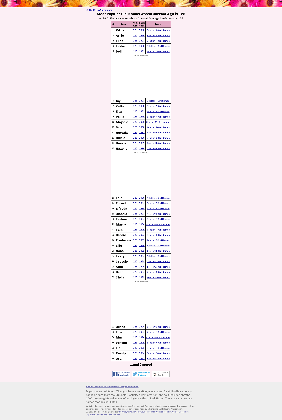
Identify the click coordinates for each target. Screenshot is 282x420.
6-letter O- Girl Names (158, 327)
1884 (142, 353)
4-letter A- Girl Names (158, 267)
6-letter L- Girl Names (158, 46)
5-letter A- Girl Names (158, 35)
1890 (142, 245)
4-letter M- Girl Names (158, 337)
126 (135, 203)
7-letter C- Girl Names (158, 214)
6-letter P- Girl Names (158, 116)
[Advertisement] (141, 77)
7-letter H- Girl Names (158, 148)
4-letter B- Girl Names (158, 272)
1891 (142, 332)
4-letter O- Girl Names (158, 358)
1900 (142, 198)
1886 (142, 35)
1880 (142, 30)
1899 (142, 229)
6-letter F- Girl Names (158, 203)
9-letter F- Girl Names (158, 240)
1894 (142, 208)
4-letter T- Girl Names (158, 229)
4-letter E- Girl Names (158, 111)
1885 (142, 116)
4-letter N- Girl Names (158, 251)
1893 (142, 100)
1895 (142, 326)
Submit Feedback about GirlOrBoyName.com (112, 386)
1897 (142, 203)
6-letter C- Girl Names (158, 277)
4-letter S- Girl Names (158, 127)
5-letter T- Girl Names (158, 41)
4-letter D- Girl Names (158, 51)
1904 (142, 224)
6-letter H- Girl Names (158, 143)
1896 (142, 148)
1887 (142, 219)
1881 (142, 51)
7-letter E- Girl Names (158, 208)
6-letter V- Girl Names (158, 342)
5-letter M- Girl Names (158, 224)
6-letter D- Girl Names (158, 138)
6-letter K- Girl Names (158, 30)
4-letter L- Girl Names (158, 198)
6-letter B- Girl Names (158, 235)
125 (135, 30)
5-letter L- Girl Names (158, 245)
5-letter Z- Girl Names (158, 106)
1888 (142, 127)
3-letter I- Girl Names (158, 101)
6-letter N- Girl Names (158, 132)
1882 (142, 46)
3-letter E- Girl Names (158, 348)
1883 (142, 40)
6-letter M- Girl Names (158, 122)
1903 (142, 348)
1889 (142, 138)
